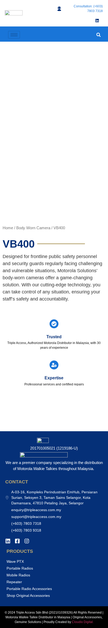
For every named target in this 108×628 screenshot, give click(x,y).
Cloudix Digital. (82, 622)
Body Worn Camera (33, 228)
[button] (98, 34)
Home (8, 228)
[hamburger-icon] (14, 35)
